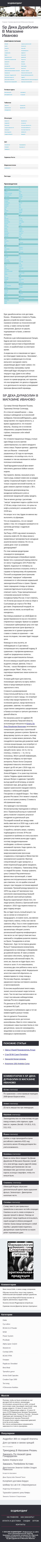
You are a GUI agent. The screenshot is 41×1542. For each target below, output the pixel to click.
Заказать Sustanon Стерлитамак (14, 1496)
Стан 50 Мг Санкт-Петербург (16, 1054)
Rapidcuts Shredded (10, 1364)
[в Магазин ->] (20, 1279)
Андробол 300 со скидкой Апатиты (20, 1439)
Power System (8, 1336)
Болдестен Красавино (10, 1473)
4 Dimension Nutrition (10, 1387)
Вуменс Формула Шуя (13, 1460)
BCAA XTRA (7, 1356)
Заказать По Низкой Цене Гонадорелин (17, 1455)
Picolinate (6, 1340)
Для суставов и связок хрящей (18, 1442)
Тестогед (6, 1383)
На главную (12, 1517)
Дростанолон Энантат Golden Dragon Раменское (20, 1469)
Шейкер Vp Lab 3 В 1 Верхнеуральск (19, 1485)
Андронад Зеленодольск (11, 1489)
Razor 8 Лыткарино (8, 1446)
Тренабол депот (9, 1371)
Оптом (35, 1521)
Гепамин (6, 1360)
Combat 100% (8, 1352)
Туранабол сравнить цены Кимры (16, 1493)
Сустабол (6, 1324)
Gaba (5, 1320)
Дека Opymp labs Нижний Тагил (14, 1477)
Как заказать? (27, 1517)
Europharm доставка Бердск (15, 1481)
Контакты (20, 1525)
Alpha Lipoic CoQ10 (10, 1344)
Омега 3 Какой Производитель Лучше (20, 1050)
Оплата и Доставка (11, 1521)
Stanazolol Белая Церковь (15, 1059)
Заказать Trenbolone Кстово (18, 1463)
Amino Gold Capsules (10, 1375)
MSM (5, 1332)
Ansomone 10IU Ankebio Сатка (17, 1064)
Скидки (26, 1521)
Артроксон (7, 1348)
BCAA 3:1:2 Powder (10, 1328)
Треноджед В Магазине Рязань (20, 1450)
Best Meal (6, 1368)
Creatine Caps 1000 (10, 1379)
